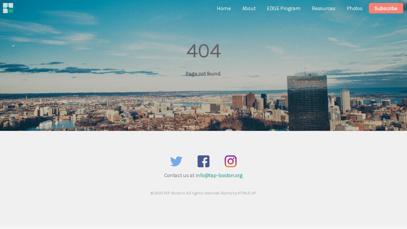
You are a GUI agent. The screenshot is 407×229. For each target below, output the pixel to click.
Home (224, 8)
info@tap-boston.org (219, 175)
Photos (354, 8)
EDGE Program (284, 8)
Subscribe (386, 8)
